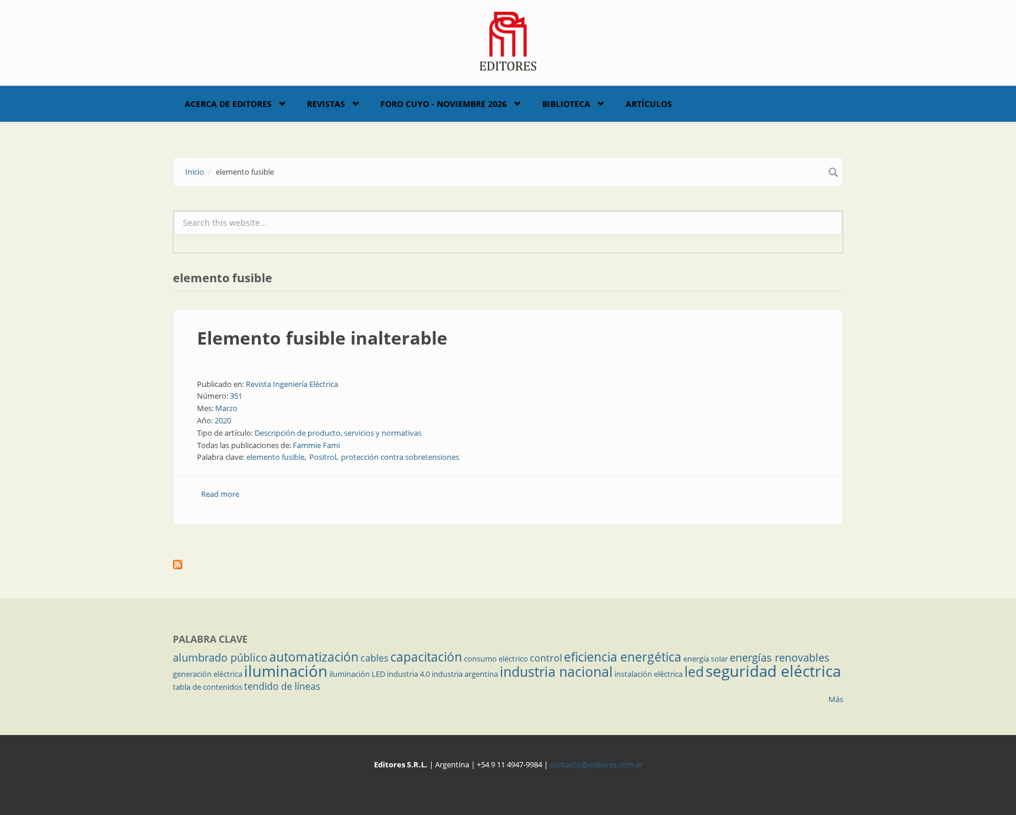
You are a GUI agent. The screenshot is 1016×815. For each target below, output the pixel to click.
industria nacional (556, 671)
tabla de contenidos (207, 687)
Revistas (326, 103)
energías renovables (780, 657)
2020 (223, 420)
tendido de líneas (282, 686)
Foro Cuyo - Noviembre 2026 (443, 103)
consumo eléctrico (496, 658)
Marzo (226, 408)
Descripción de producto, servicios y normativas (338, 432)
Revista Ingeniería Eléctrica (292, 384)
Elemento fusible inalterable (322, 338)
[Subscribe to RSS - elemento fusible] (508, 564)
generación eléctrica (207, 674)
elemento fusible (275, 457)
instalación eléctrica (648, 674)
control (546, 658)
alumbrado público (220, 657)
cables (374, 658)
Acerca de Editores (228, 103)
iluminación (285, 671)
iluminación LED (357, 674)
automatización (314, 657)
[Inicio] (508, 40)
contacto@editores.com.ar (596, 764)
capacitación (426, 657)
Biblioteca (566, 103)
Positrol (322, 457)
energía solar (705, 658)
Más (835, 699)
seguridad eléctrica (773, 671)
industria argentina (465, 674)
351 (236, 395)
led (694, 671)
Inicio (194, 171)
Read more (220, 494)
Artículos (649, 103)
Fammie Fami (316, 445)
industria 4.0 (408, 674)
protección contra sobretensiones (400, 457)
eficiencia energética (622, 657)
